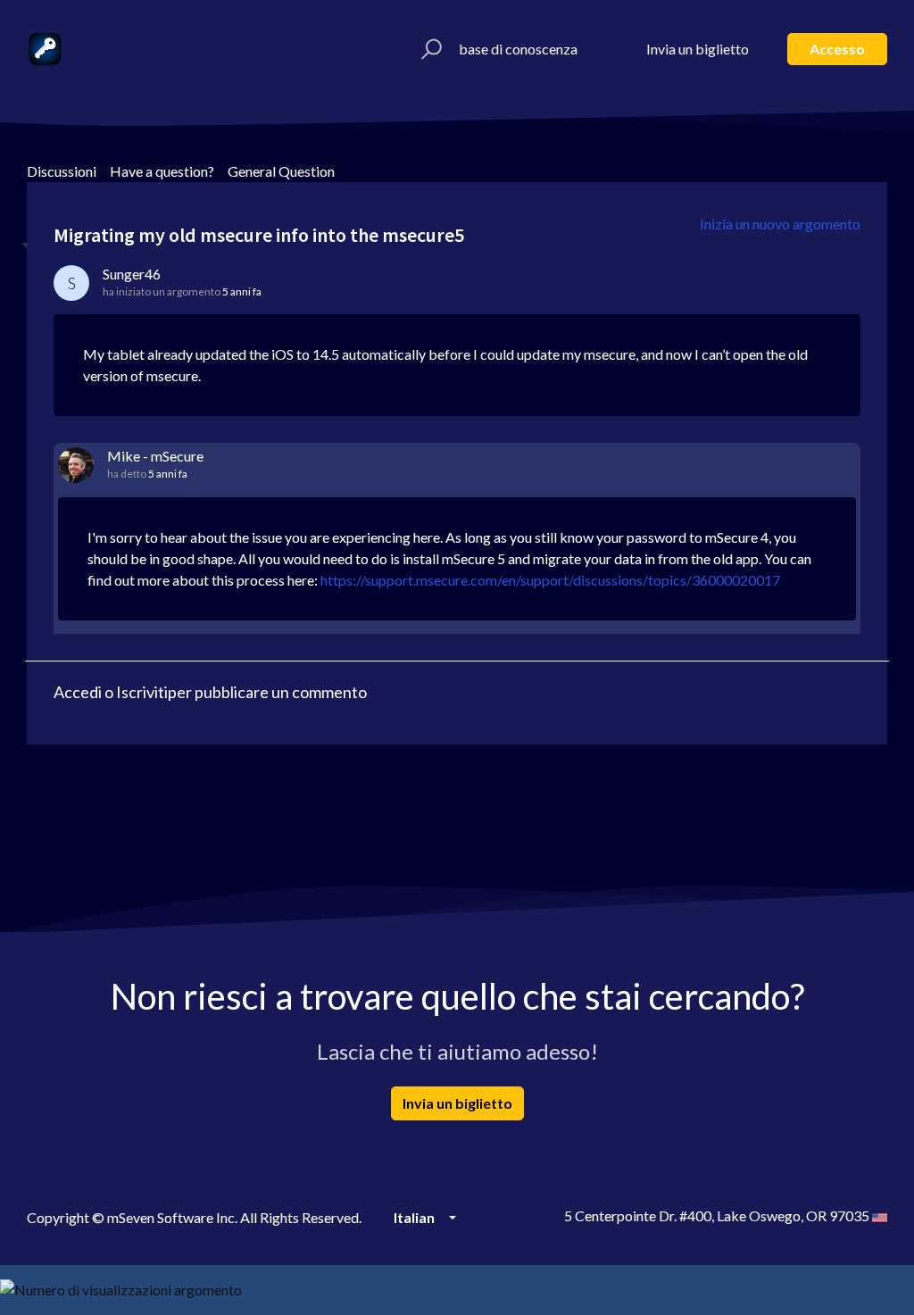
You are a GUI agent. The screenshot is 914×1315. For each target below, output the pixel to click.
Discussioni (61, 170)
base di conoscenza (518, 48)
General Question (281, 170)
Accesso (837, 48)
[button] (429, 49)
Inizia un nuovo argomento (780, 223)
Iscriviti (142, 692)
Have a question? (162, 170)
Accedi (78, 692)
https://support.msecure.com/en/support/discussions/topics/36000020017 (550, 579)
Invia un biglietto (697, 48)
